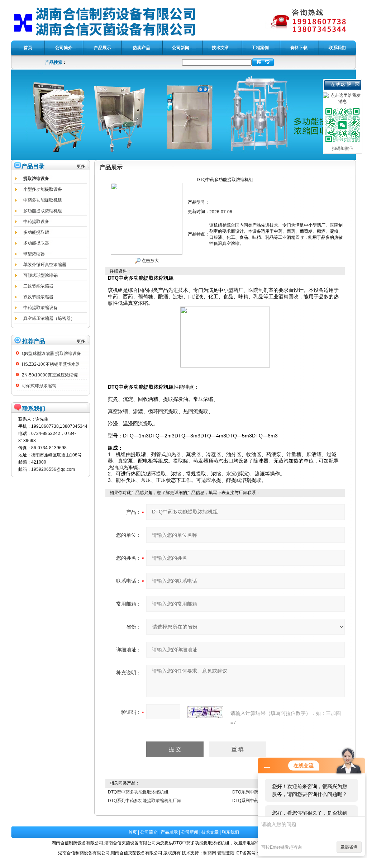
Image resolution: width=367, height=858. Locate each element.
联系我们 (230, 832)
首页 (132, 832)
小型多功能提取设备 (42, 189)
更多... (83, 166)
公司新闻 (189, 832)
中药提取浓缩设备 (40, 307)
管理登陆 (225, 852)
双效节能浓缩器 (38, 296)
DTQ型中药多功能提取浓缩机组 (138, 792)
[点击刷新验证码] (205, 712)
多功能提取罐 (36, 232)
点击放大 (149, 260)
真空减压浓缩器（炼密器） (49, 318)
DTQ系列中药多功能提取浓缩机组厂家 (144, 800)
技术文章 (210, 832)
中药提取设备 (36, 221)
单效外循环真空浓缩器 (44, 264)
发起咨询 (349, 846)
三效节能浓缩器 (38, 286)
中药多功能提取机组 (42, 200)
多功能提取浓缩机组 (42, 210)
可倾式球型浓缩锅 (40, 275)
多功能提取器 (36, 243)
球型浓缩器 (34, 253)
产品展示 (169, 832)
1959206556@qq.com (53, 469)
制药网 (209, 852)
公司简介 (148, 832)
